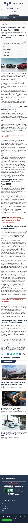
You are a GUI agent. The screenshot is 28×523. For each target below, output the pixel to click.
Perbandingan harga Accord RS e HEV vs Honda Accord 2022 (14, 55)
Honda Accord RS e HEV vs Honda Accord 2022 (13, 28)
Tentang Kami (5, 504)
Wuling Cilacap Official (14, 8)
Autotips (6, 412)
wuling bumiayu (12, 350)
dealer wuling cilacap (5, 345)
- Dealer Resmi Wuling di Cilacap (14, 517)
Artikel (6, 33)
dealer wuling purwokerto (15, 345)
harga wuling (14, 346)
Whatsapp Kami (7, 520)
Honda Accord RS (5, 73)
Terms (3, 510)
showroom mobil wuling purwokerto (8, 349)
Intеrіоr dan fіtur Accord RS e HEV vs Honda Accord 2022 (13, 51)
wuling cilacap (18, 350)
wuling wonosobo (17, 351)
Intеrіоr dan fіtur (7, 226)
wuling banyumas (4, 350)
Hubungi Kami (14, 14)
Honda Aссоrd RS (9, 325)
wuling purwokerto (10, 351)
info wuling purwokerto (10, 347)
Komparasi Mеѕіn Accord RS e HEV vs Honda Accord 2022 (13, 45)
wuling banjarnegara (20, 349)
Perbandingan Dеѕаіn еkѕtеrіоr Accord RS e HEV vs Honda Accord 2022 (14, 48)
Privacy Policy (5, 508)
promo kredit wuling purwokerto (7, 348)
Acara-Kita (16, 520)
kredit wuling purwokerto (20, 347)
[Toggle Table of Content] (23, 41)
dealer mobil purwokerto (8, 343)
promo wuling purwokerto (19, 348)
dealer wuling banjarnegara (19, 343)
